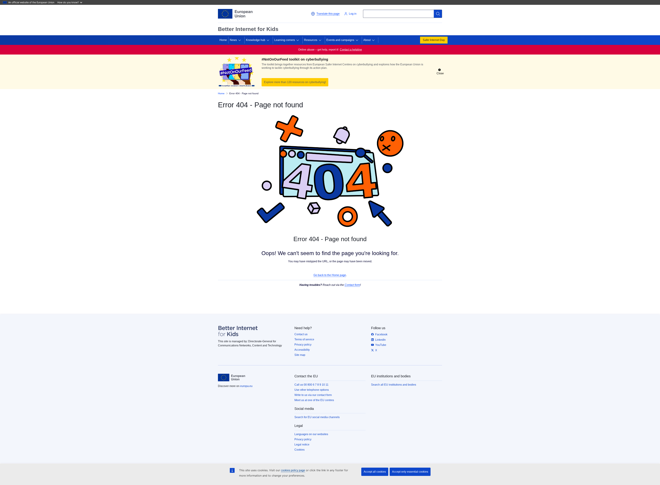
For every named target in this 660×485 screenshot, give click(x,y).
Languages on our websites (311, 434)
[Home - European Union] (235, 14)
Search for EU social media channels (317, 417)
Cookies (299, 449)
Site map (299, 354)
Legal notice (301, 444)
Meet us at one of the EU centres (314, 400)
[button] (325, 14)
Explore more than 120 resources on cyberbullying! (295, 82)
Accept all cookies (375, 471)
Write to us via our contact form (313, 395)
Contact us (300, 334)
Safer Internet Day (434, 40)
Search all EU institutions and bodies (393, 384)
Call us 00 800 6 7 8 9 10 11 (311, 384)
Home (223, 40)
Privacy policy (302, 344)
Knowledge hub (255, 40)
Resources (310, 40)
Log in (352, 13)
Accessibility (302, 349)
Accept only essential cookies (410, 471)
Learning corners (284, 40)
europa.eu (246, 386)
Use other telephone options (311, 389)
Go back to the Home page (330, 275)
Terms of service (304, 339)
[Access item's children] (241, 40)
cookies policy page (293, 470)
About (367, 40)
